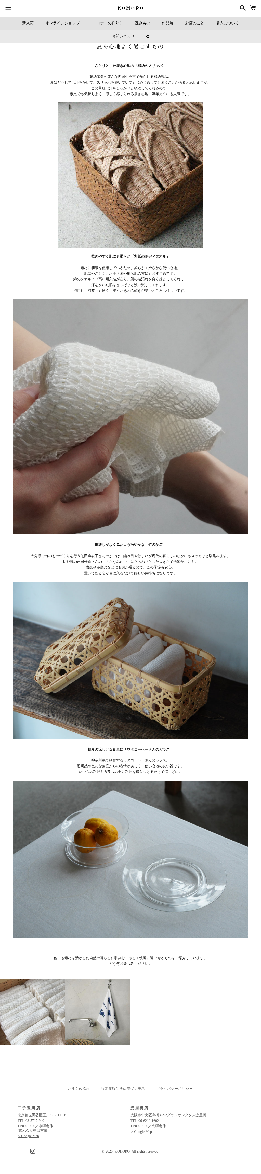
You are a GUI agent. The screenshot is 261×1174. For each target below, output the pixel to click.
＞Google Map (28, 1136)
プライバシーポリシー (174, 1088)
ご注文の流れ (79, 1088)
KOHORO (122, 1151)
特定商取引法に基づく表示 (123, 1088)
